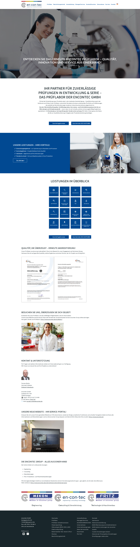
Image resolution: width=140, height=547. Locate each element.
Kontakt (113, 4)
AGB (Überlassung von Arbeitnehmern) (104, 525)
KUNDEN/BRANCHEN (84, 522)
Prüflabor (49, 4)
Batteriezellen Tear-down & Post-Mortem (62, 533)
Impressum (95, 520)
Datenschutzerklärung (99, 522)
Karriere (107, 4)
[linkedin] (24, 534)
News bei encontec (83, 529)
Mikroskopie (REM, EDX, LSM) (61, 527)
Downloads (80, 531)
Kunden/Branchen (91, 4)
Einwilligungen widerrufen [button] (100, 536)
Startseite (55, 518)
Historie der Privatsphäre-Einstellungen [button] (104, 534)
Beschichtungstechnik (59, 4)
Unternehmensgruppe (83, 527)
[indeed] (28, 534)
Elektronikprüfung (57, 529)
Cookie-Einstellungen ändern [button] (101, 531)
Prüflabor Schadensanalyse (60, 522)
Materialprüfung (57, 525)
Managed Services (80, 4)
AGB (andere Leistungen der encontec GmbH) (103, 528)
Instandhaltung (70, 4)
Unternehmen (100, 4)
